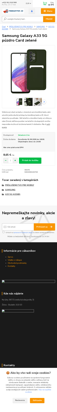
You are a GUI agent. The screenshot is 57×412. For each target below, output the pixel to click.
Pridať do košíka (30, 160)
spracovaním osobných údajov (23, 232)
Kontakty (11, 266)
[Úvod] (13, 11)
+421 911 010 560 (9, 2)
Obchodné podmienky (17, 263)
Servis (10, 257)
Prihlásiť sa (42, 226)
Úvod (4, 27)
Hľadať (49, 19)
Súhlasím (37, 400)
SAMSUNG (40, 27)
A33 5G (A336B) (12, 194)
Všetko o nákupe (15, 260)
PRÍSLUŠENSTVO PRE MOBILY (21, 27)
